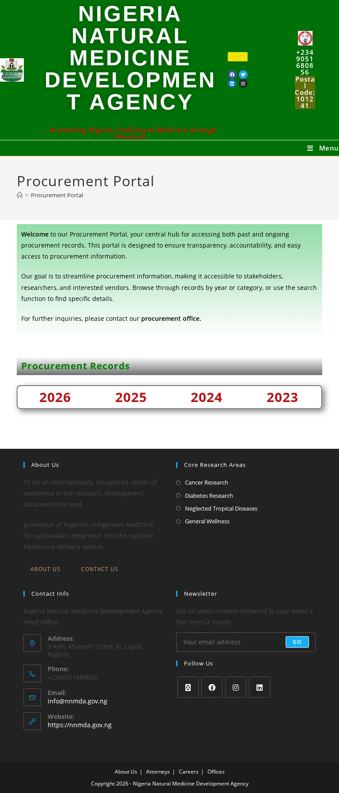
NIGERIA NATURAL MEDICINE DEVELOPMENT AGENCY (130, 57)
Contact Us (99, 569)
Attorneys (158, 771)
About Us (45, 569)
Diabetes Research (209, 496)
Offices (216, 771)
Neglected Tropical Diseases (221, 508)
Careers (189, 771)
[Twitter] (243, 74)
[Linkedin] (232, 83)
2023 (282, 397)
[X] (188, 687)
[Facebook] (232, 74)
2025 (131, 397)
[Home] (20, 195)
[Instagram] (235, 687)
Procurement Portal (57, 195)
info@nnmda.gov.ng (77, 701)
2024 (206, 397)
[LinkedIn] (259, 687)
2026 (55, 397)
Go (297, 642)
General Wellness (207, 521)
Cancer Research (206, 482)
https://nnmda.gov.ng (80, 725)
